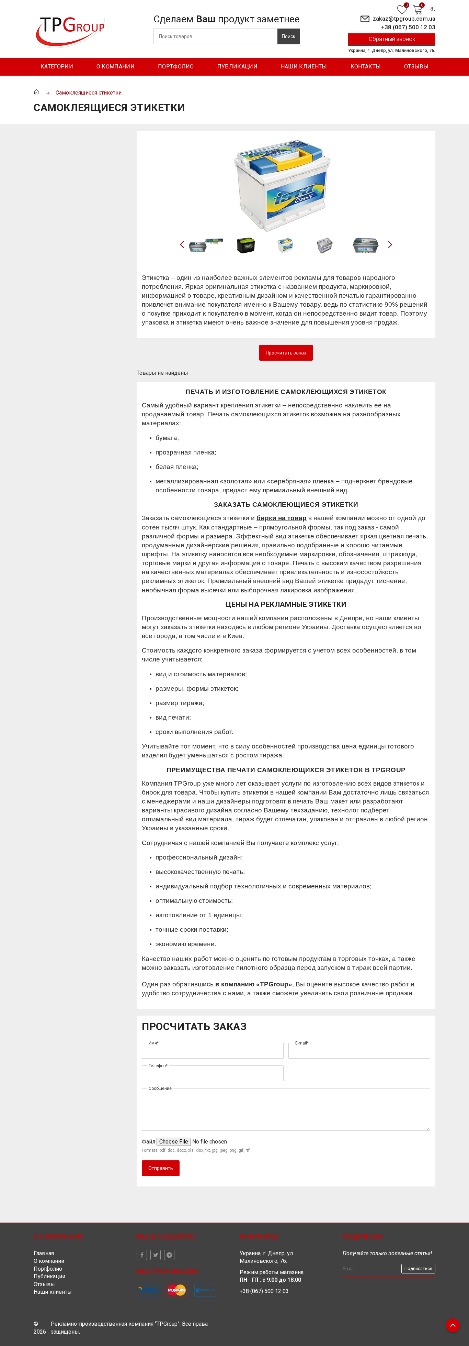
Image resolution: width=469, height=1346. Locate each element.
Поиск (288, 36)
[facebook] (142, 1255)
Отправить (160, 1168)
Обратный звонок (392, 38)
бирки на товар (281, 518)
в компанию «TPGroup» (253, 984)
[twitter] (155, 1255)
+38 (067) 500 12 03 (408, 27)
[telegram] (169, 1255)
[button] (390, 244)
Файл (148, 1141)
